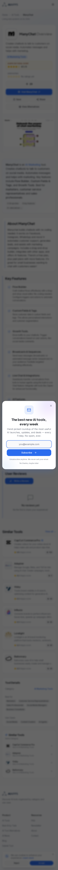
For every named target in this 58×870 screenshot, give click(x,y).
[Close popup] (50, 405)
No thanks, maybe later (29, 463)
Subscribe (26, 452)
